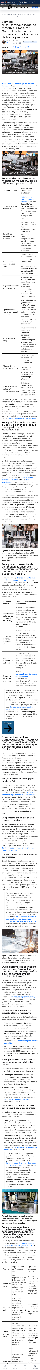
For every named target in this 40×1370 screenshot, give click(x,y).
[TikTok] (13, 47)
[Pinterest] (23, 47)
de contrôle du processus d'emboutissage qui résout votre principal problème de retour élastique (21, 919)
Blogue (10, 14)
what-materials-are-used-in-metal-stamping (25, 15)
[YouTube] (18, 47)
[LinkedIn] (15, 47)
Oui (18, 5)
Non (23, 5)
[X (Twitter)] (20, 47)
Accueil (4, 14)
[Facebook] (25, 47)
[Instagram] (28, 47)
